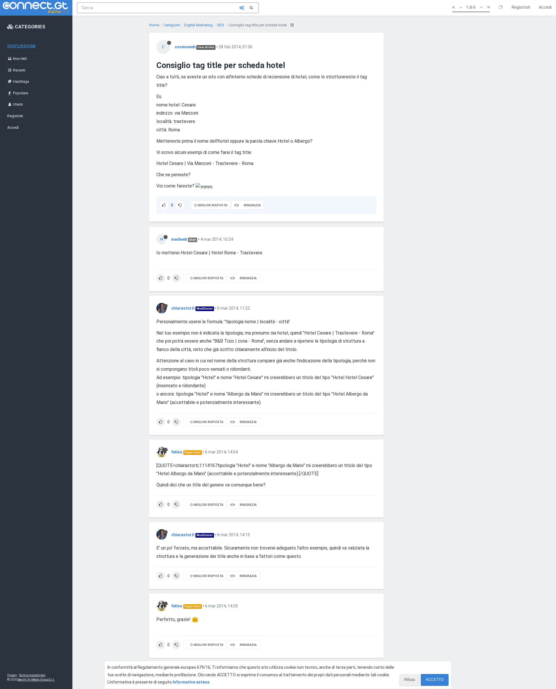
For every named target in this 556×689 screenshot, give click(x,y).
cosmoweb (185, 47)
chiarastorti (183, 308)
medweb (179, 239)
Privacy (12, 675)
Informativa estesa (191, 682)
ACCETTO (435, 679)
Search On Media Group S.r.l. (36, 679)
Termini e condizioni (32, 675)
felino (176, 452)
